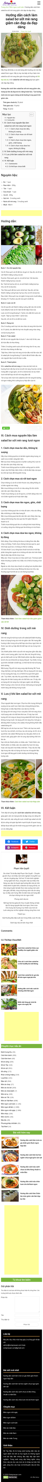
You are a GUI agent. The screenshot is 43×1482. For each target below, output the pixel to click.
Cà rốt (5, 195)
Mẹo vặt (4, 1081)
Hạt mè (6, 198)
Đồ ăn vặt (4, 1068)
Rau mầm (7, 185)
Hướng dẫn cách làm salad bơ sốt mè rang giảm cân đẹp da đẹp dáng (21, 21)
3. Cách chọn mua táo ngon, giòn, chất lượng (20, 141)
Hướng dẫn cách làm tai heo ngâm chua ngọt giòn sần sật (31, 1156)
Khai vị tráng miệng (8, 1075)
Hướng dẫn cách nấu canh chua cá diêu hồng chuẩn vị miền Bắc (30, 1169)
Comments (13, 164)
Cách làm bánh (6, 1055)
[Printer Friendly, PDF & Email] (6, 429)
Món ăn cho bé (6, 1088)
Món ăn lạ (4, 1094)
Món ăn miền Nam (9, 1433)
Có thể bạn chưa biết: (17, 166)
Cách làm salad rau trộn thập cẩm (27, 802)
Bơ (4, 182)
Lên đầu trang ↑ (35, 1477)
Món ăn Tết (5, 1097)
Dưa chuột (7, 192)
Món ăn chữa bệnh (7, 1091)
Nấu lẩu (3, 1120)
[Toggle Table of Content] (30, 115)
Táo (4, 188)
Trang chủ (4, 7)
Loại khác (4, 1078)
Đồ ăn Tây (4, 1065)
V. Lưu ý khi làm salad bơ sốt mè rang (18, 156)
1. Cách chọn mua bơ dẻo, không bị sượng (19, 130)
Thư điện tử (5, 1320)
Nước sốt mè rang (9, 201)
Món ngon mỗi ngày (8, 1110)
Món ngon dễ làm (7, 1107)
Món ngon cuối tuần (17, 7)
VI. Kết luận (9, 161)
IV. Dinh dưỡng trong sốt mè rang (18, 151)
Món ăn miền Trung (10, 1438)
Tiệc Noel (4, 1126)
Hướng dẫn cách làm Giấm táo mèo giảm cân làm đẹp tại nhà (30, 1196)
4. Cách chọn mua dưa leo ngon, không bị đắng (19, 147)
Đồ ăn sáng (5, 1062)
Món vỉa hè (5, 1117)
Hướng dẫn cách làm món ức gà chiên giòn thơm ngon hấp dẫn (31, 1143)
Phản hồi (4, 1297)
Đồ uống (4, 1071)
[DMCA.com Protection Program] (10, 1478)
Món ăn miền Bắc (9, 1428)
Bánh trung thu (6, 1052)
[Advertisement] (22, 213)
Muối (5, 205)
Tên (2, 1315)
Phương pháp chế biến (9, 1123)
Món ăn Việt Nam (7, 1101)
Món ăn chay (5, 1084)
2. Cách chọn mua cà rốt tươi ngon (20, 135)
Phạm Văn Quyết (26, 31)
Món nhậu (4, 1114)
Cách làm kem (6, 1058)
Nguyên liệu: (11, 118)
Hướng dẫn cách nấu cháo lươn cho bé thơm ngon (30, 1183)
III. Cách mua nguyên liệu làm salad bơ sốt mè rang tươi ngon (17, 124)
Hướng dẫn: (11, 120)
